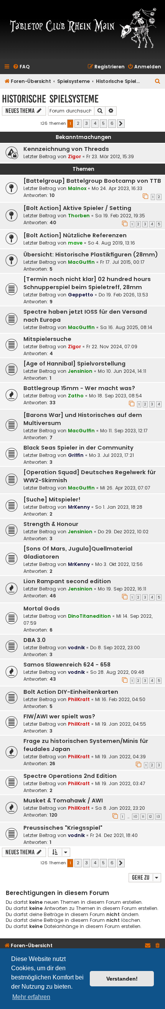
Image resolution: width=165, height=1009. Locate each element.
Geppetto (80, 294)
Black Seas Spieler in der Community (78, 448)
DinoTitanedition (89, 616)
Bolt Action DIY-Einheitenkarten (70, 692)
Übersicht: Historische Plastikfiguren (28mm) (90, 254)
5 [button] (103, 123)
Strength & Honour (50, 524)
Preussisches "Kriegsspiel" (62, 828)
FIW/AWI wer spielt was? (59, 716)
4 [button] (95, 123)
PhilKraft (79, 699)
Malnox (77, 188)
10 (135, 816)
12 (150, 816)
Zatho (76, 395)
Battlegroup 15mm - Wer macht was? (79, 388)
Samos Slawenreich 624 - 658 (67, 664)
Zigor (74, 156)
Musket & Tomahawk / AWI (63, 800)
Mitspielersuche (47, 339)
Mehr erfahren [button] (31, 997)
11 (143, 816)
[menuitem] (21, 67)
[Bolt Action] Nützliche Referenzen (75, 235)
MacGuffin (81, 262)
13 (158, 816)
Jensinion (80, 371)
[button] (121, 123)
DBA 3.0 (34, 640)
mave (75, 243)
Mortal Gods (41, 608)
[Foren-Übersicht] (82, 27)
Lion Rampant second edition (67, 581)
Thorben (79, 215)
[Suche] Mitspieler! (52, 499)
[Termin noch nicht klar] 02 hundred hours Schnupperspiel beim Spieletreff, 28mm (87, 283)
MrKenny (79, 507)
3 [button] (86, 123)
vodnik (76, 647)
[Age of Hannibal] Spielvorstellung (74, 363)
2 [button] (78, 123)
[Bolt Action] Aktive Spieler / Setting (77, 208)
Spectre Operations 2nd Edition (70, 776)
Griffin (76, 455)
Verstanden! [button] (122, 979)
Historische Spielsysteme (50, 99)
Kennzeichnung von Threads (66, 149)
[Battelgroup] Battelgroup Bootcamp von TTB (92, 181)
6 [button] (112, 123)
